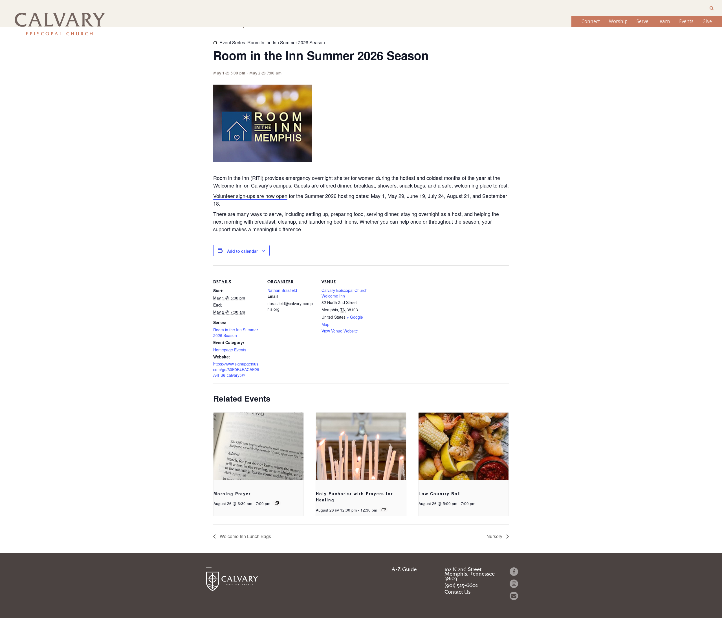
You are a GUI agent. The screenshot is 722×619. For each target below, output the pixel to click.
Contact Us (457, 592)
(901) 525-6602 (461, 585)
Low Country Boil (440, 493)
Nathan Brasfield (282, 290)
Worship (618, 21)
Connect (591, 21)
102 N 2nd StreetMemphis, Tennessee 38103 (469, 574)
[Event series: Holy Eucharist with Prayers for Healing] (384, 509)
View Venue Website (340, 331)
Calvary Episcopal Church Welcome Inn (344, 293)
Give (707, 21)
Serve (642, 21)
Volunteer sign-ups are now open (250, 195)
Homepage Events (229, 350)
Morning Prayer (232, 493)
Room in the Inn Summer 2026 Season (235, 332)
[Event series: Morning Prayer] (277, 503)
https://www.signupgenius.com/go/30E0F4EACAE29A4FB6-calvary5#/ (236, 369)
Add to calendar (242, 251)
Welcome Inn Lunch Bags (245, 536)
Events (686, 21)
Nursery (495, 536)
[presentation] (258, 446)
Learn (663, 21)
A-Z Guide (404, 569)
